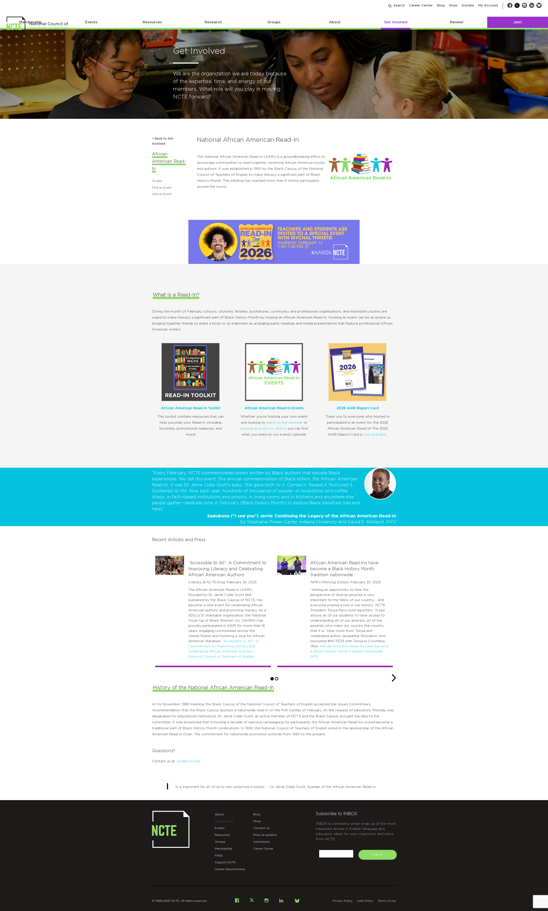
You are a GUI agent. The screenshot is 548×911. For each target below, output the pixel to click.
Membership (223, 848)
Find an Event (162, 187)
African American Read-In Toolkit (190, 408)
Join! (517, 22)
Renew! (456, 22)
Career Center (421, 5)
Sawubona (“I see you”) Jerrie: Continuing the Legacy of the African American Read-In (301, 516)
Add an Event (162, 194)
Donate (468, 5)
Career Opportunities (230, 869)
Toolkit (157, 181)
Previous (154, 677)
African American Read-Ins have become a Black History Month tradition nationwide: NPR (349, 651)
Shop (453, 5)
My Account (488, 5)
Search (399, 5)
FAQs (219, 855)
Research (213, 22)
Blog (441, 5)
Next (394, 677)
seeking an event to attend (263, 428)
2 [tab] (276, 678)
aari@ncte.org (188, 761)
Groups (274, 22)
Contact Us (261, 828)
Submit (377, 854)
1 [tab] (272, 678)
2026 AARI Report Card (358, 408)
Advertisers (261, 841)
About (335, 22)
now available (375, 434)
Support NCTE (225, 862)
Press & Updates (265, 835)
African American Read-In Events (274, 408)
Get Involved (395, 22)
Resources (152, 22)
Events (91, 22)
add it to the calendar (284, 422)
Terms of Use (387, 901)
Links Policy (365, 901)
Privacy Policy (343, 901)
